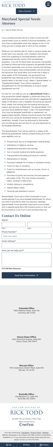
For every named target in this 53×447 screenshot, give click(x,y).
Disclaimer (25, 433)
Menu (48, 5)
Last (29, 228)
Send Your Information (25, 275)
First (3, 228)
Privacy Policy (36, 433)
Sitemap (46, 433)
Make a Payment (24, 11)
